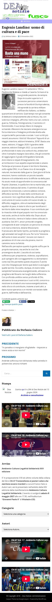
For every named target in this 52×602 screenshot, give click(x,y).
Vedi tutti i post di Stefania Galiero (17, 335)
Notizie (11, 310)
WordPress (42, 599)
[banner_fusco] (26, 16)
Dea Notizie (26, 596)
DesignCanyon (24, 599)
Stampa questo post (13, 304)
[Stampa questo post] (3, 304)
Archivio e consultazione (32, 395)
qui (23, 389)
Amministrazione (39, 596)
